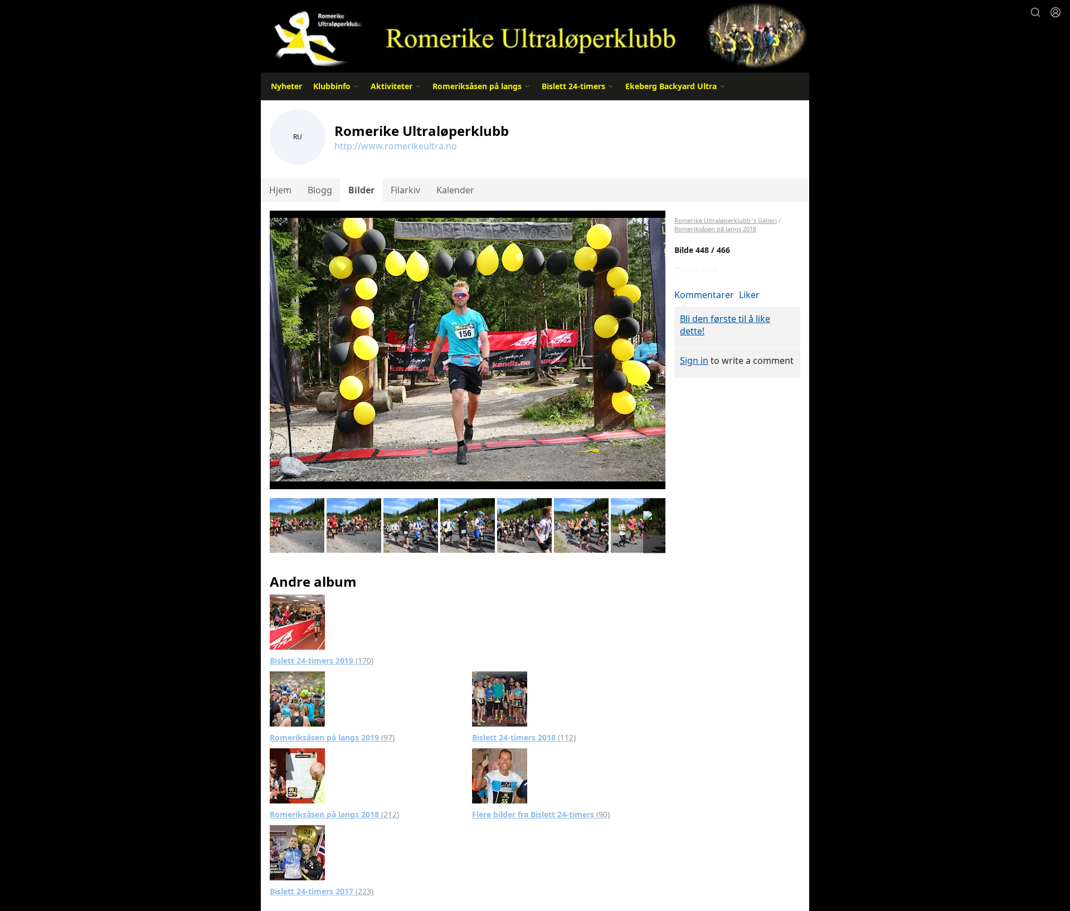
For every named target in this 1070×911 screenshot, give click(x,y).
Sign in (694, 360)
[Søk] (1035, 12)
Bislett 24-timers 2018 (524, 737)
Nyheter (286, 86)
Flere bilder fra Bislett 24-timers (541, 814)
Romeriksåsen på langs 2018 (334, 814)
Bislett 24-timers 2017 (321, 891)
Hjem (280, 190)
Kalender (455, 190)
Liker (749, 295)
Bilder (361, 190)
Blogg (320, 190)
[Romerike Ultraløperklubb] (535, 35)
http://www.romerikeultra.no (395, 146)
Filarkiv (405, 190)
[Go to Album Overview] (297, 621)
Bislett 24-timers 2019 (321, 660)
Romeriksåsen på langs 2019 (332, 737)
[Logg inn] (1055, 12)
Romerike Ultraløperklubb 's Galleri (725, 220)
